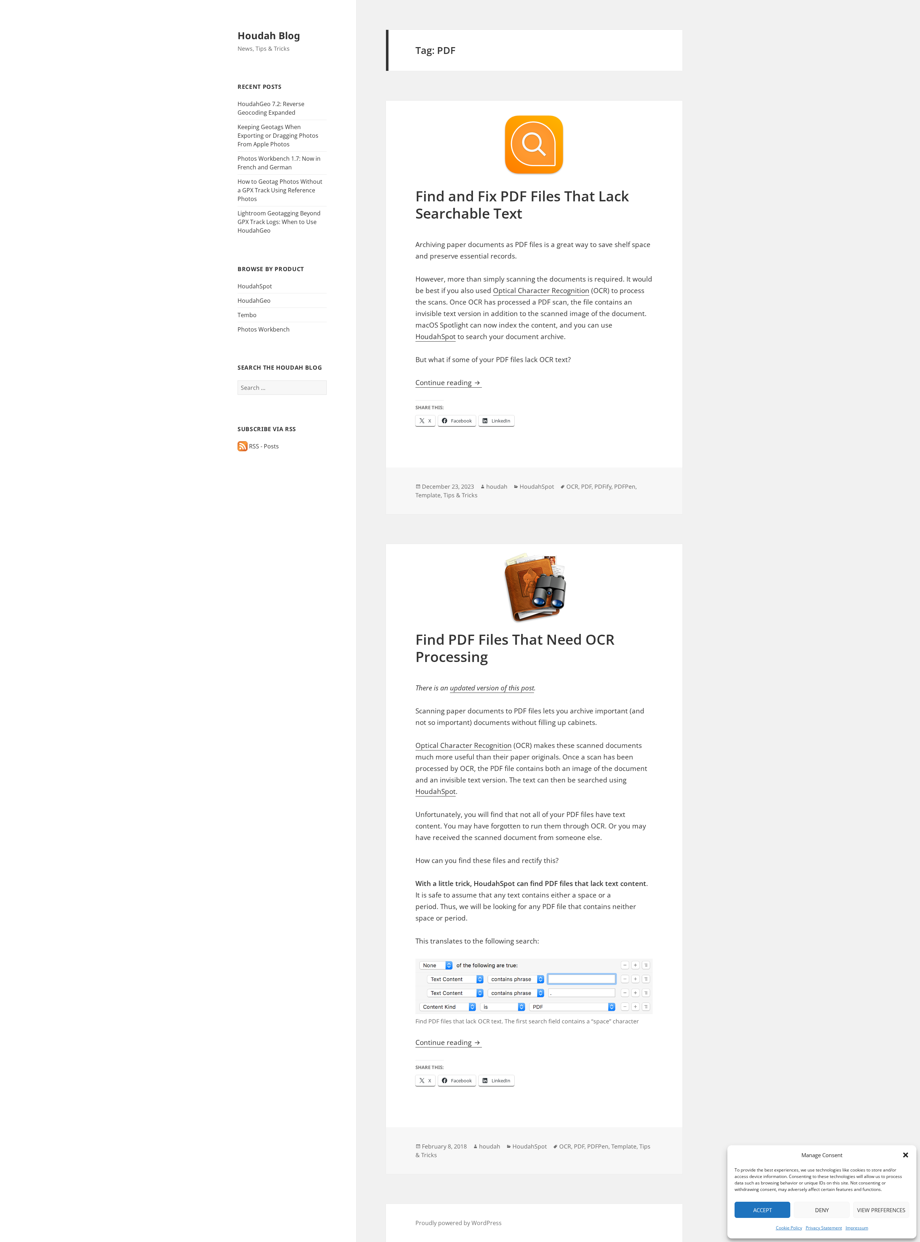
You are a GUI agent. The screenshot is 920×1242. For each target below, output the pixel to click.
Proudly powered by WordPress (458, 1223)
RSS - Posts (263, 446)
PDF (586, 486)
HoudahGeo (254, 301)
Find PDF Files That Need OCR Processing (515, 648)
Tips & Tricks (460, 495)
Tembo (247, 315)
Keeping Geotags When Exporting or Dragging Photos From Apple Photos (278, 135)
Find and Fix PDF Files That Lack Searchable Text (522, 204)
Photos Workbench (264, 329)
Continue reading (448, 382)
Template (428, 495)
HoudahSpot (255, 286)
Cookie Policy (789, 1228)
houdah (496, 486)
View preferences (881, 1210)
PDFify (602, 486)
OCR (572, 486)
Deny (822, 1210)
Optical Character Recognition (541, 290)
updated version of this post (492, 688)
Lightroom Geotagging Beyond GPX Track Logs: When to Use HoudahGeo (279, 221)
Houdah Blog (269, 35)
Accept (762, 1210)
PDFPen (624, 486)
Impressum (857, 1228)
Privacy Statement (824, 1228)
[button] (905, 1155)
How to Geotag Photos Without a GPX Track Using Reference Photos (280, 190)
